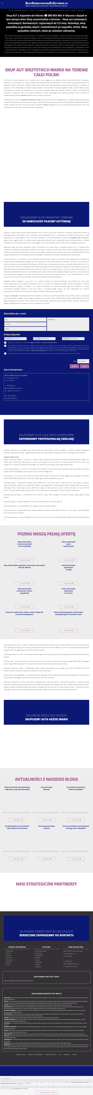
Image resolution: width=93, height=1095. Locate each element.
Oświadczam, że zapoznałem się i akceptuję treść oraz (32, 343)
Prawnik (37, 958)
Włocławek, (52, 1019)
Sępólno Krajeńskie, (27, 1019)
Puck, (31, 1023)
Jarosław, (71, 1039)
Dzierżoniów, (73, 1014)
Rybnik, (62, 1001)
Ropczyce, (46, 1039)
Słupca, (54, 1007)
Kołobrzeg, (64, 1010)
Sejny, (14, 1043)
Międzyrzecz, (21, 1005)
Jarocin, (16, 1007)
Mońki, (17, 1043)
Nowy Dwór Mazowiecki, (51, 1045)
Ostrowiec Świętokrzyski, (24, 1034)
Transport (8, 962)
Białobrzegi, (41, 1047)
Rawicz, (16, 1008)
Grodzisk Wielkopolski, (72, 1007)
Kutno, (24, 1030)
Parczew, (6, 1038)
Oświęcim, (50, 998)
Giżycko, (49, 1027)
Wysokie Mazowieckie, (36, 1043)
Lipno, (61, 1019)
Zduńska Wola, (35, 1030)
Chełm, (71, 1036)
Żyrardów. (25, 1048)
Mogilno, (43, 1019)
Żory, (48, 1001)
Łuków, (25, 1036)
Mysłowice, (11, 1003)
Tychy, (14, 1001)
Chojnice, (80, 1023)
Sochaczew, (20, 1048)
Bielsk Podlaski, (60, 1043)
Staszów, (78, 1034)
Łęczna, (38, 1036)
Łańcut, (49, 1039)
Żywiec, (65, 1003)
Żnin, (32, 1019)
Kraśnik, (21, 1036)
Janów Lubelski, (30, 1036)
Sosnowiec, (24, 1001)
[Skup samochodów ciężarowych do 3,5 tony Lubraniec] (68, 599)
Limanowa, (68, 998)
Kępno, (19, 1007)
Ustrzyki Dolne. (7, 1041)
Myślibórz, (6, 1012)
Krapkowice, (25, 1018)
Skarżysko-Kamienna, (34, 1034)
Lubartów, (46, 1036)
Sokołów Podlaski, (7, 1048)
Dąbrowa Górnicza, (35, 1001)
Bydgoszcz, (21, 1021)
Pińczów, (68, 1034)
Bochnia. (13, 999)
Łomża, (47, 1043)
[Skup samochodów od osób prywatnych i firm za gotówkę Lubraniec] (24, 552)
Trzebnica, (33, 1016)
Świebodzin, (59, 1005)
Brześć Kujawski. (30, 981)
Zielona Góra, (42, 1005)
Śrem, (47, 1008)
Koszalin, (53, 1010)
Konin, (51, 1007)
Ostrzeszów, (37, 1007)
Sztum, (67, 1023)
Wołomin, (35, 1045)
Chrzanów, (58, 998)
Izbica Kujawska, (19, 981)
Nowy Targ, (25, 998)
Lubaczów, (67, 1039)
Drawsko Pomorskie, (13, 1012)
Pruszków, (63, 1045)
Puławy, (11, 1036)
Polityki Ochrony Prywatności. (50, 342)
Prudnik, (42, 1018)
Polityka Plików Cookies (51, 1054)
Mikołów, (20, 1001)
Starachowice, (42, 1034)
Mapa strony (67, 1054)
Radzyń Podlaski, (84, 1036)
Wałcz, (71, 1010)
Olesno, (21, 1018)
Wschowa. (70, 1005)
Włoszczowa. (82, 1034)
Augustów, (25, 1043)
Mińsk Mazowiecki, (25, 1045)
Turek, (57, 1007)
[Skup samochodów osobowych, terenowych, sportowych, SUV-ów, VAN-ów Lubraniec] (24, 576)
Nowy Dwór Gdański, (25, 1023)
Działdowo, (43, 1027)
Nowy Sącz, (63, 998)
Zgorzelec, (43, 1014)
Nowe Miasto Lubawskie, (32, 1027)
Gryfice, (27, 1010)
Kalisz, (13, 1007)
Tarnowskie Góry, (56, 1003)
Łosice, (83, 1047)
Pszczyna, (10, 1001)
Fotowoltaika (38, 955)
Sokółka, (65, 1043)
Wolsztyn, (21, 1008)
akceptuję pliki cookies (46, 1092)
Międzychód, (6, 1008)
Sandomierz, (73, 1034)
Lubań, (33, 1014)
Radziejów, (57, 1019)
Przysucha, (54, 1047)
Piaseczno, (58, 1045)
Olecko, (52, 1027)
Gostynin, (70, 1047)
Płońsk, (83, 1045)
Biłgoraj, (75, 1036)
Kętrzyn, (71, 1027)
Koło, (49, 1007)
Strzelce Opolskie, (15, 1018)
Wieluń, (44, 1030)
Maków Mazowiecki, (12, 1047)
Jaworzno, (29, 1001)
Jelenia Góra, (14, 1014)
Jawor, (23, 1014)
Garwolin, (80, 1047)
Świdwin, (74, 1010)
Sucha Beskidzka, (19, 998)
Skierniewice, (29, 1030)
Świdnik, (35, 1036)
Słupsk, (45, 1023)
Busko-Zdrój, (47, 1034)
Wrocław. (41, 1016)
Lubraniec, (6, 981)
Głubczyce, (53, 1018)
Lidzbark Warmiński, (78, 1027)
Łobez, (68, 1010)
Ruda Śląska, (6, 1003)
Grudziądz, (83, 1019)
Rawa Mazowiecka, (12, 1030)
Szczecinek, (79, 1010)
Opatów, (65, 1034)
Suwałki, (11, 1043)
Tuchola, (17, 1019)
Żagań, (64, 1005)
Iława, (25, 1027)
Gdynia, (74, 1023)
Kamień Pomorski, (36, 1010)
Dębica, (33, 1039)
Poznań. (63, 1008)
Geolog (37, 960)
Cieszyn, (69, 1003)
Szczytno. (13, 1028)
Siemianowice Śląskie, (83, 1001)
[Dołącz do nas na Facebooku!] (44, 1058)
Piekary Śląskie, (46, 1003)
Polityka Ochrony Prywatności (35, 1054)
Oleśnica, (17, 1016)
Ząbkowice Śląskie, (8, 1016)
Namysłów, (49, 1018)
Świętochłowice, (75, 1001)
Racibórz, (59, 1001)
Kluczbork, (30, 1018)
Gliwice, (27, 1003)
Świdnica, (82, 1014)
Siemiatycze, (43, 1043)
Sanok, (77, 1039)
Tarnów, (29, 998)
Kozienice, (46, 1047)
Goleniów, (23, 1010)
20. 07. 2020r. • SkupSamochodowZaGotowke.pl (17, 851)
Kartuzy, (19, 1023)
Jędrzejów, (61, 1034)
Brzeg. (57, 1018)
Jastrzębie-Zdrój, (68, 1001)
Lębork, (42, 1023)
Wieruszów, (40, 1030)
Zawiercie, (42, 1001)
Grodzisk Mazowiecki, (41, 1045)
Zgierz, (18, 1032)
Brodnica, (17, 1021)
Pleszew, (42, 1007)
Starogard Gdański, (59, 1023)
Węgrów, (13, 1048)
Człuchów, (85, 1023)
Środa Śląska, (28, 1016)
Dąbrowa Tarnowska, (35, 998)
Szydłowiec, (62, 1047)
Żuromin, (6, 1047)
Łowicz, (17, 1030)
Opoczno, (77, 1030)
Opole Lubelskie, (16, 1036)
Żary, (66, 1005)
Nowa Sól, (55, 1005)
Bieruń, (16, 1001)
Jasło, (84, 1039)
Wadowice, (46, 998)
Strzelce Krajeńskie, (32, 1005)
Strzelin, (23, 1016)
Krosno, (80, 1039)
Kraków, (5, 999)
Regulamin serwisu (21, 1054)
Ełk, (46, 1027)
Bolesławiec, (19, 1014)
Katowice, (20, 1003)
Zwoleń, (66, 1047)
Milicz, (13, 1016)
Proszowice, (80, 998)
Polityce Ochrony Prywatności (38, 350)
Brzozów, (87, 1039)
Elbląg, (18, 1027)
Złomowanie (9, 960)
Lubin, (59, 1014)
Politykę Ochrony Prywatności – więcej (80, 1082)
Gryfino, (31, 1010)
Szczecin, (49, 1010)
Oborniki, (44, 1008)
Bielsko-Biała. (74, 1003)
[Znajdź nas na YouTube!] (48, 1058)
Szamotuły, (59, 1008)
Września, (61, 1007)
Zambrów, (30, 1043)
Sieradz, (48, 1030)
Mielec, (27, 1039)
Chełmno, (13, 1021)
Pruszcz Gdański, (13, 1023)
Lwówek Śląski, (38, 1014)
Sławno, (56, 1010)
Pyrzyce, (83, 1010)
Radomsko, (73, 1030)
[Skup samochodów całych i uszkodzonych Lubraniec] (68, 552)
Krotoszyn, (23, 1007)
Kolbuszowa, (53, 1039)
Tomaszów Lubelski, (55, 1036)
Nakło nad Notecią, (37, 1019)
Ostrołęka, (19, 1047)
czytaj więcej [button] (16, 820)
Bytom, (51, 1003)
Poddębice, (52, 1030)
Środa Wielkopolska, (53, 1008)
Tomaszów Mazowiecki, (65, 1030)
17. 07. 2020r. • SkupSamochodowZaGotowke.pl (75, 851)
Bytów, (39, 1023)
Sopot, (77, 1023)
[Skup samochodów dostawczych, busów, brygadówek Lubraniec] (24, 599)
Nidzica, (5, 1028)
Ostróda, (39, 1027)
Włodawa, (79, 1036)
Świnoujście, (18, 1010)
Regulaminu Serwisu (35, 342)
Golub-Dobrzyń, (7, 1021)
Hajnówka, (54, 1043)
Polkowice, (63, 1014)
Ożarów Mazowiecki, (70, 1045)
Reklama (74, 1054)
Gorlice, (72, 998)
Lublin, (42, 1036)
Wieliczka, (76, 998)
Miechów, (9, 999)
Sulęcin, (37, 1005)
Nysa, (45, 1018)
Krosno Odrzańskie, (49, 1005)
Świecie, (21, 1019)
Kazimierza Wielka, (54, 1034)
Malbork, (53, 1023)
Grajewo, (21, 1043)
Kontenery (9, 958)
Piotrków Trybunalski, (8, 1032)
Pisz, (55, 1027)
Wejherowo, (35, 1023)
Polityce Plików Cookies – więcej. (19, 1088)
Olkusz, (54, 998)
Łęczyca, (21, 1030)
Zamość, (49, 1036)
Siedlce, (86, 1047)
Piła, (33, 1008)
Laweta (8, 964)
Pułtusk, (87, 1045)
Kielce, (14, 1034)
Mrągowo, (84, 1027)
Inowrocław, (47, 1019)
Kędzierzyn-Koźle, (36, 1018)
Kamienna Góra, (28, 1014)
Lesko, (75, 1039)
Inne (60, 1054)
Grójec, (16, 1048)
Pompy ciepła (9, 951)
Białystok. (69, 1043)
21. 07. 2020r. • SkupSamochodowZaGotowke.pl (17, 812)
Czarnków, (29, 1008)
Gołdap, (57, 1027)
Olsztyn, (9, 1028)
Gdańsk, (70, 1023)
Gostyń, (65, 1007)
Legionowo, (18, 1045)
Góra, (57, 1014)
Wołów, (37, 1016)
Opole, (10, 1018)
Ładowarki (38, 967)
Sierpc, (76, 1047)
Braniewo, (22, 1027)
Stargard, (45, 1010)
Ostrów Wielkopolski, (30, 1007)
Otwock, (30, 1045)
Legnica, (50, 1014)
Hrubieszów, (67, 1036)
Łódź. (26, 1032)
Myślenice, (85, 998)
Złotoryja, (47, 1014)
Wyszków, (37, 1047)
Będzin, (45, 1001)
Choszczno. (19, 1012)
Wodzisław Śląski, (53, 1001)
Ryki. (15, 1038)
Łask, (60, 1030)
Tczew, (64, 1023)
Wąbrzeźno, (75, 1019)
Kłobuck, (35, 1003)
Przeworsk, (58, 1039)
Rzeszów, (42, 1039)
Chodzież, (25, 1008)
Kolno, (50, 1043)
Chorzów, (16, 1003)
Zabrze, (23, 1003)
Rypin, (79, 1019)
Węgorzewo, (62, 1027)
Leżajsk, (30, 1039)
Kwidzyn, (49, 1023)
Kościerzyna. (6, 1025)
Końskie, (17, 1034)
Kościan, (78, 1007)
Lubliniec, (62, 1003)
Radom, (57, 1047)
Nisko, (24, 1039)
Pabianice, (22, 1032)
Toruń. (25, 1021)
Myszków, (31, 1003)
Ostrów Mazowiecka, (25, 1047)
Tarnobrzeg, (14, 1039)
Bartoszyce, (67, 1027)
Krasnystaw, (62, 1036)
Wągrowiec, (36, 1008)
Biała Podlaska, (11, 1038)
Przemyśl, (63, 1039)
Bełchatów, (81, 1030)
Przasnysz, (32, 1047)
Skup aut (8, 953)
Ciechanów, (76, 1045)
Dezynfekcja (38, 962)
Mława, (80, 1045)
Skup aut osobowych (41, 951)
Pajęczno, (56, 1030)
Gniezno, (46, 1007)
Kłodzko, (78, 1014)
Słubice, (25, 1005)
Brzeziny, (15, 1032)
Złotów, (40, 1008)
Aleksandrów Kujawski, (67, 1019)
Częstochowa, (40, 1003)
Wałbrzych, (68, 1014)
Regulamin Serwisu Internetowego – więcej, (11, 1083)
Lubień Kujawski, (11, 981)
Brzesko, (42, 998)
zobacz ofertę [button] (24, 560)
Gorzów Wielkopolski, (13, 1005)
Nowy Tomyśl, (12, 1008)
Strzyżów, (37, 1039)
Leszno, (82, 1007)
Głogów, (54, 1014)
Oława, (20, 1016)
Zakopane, (13, 998)
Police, (41, 1010)
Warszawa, (13, 1045)
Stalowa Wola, (20, 1039)
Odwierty (38, 964)
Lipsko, (50, 1047)
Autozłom (8, 955)
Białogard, (60, 1010)
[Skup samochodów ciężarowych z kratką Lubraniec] (68, 576)
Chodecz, (24, 981)
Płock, (73, 1047)
